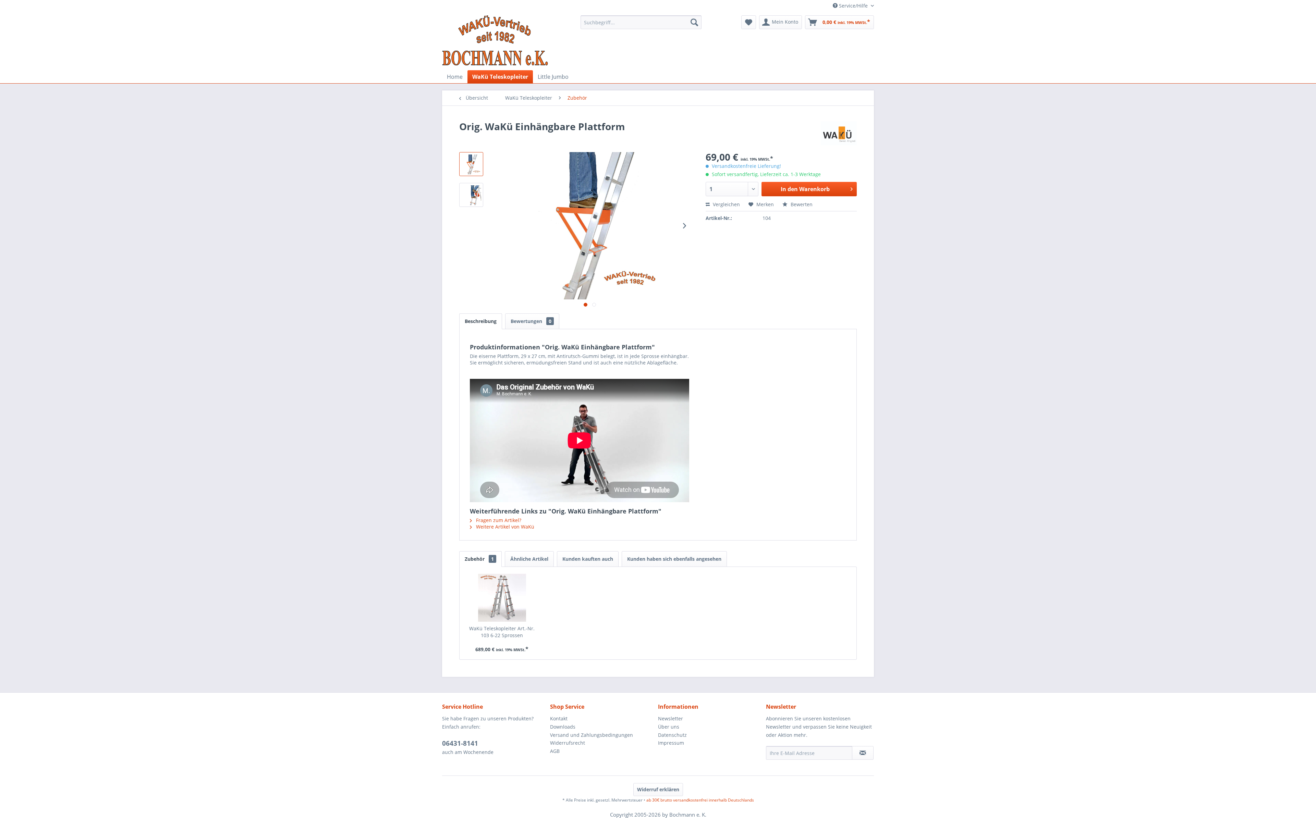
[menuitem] (641, 22)
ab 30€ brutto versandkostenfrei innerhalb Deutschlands (700, 800)
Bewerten (801, 204)
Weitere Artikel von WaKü (504, 526)
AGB (555, 751)
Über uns (668, 726)
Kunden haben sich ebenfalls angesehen (674, 559)
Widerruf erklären (658, 789)
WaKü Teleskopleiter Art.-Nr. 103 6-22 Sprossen (502, 632)
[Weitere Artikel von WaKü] (839, 133)
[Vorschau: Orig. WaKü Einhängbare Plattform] (471, 164)
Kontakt (559, 718)
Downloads (562, 726)
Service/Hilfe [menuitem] (853, 5)
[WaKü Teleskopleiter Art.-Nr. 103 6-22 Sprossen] (502, 598)
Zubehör (479, 559)
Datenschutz (672, 735)
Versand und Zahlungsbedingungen (591, 735)
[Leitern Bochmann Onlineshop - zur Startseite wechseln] (495, 41)
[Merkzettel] (748, 22)
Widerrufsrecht (567, 743)
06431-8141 (460, 743)
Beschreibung (481, 321)
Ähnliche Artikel (529, 559)
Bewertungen (531, 321)
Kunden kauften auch (587, 559)
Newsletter (670, 718)
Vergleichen (725, 204)
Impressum (671, 743)
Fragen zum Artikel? (498, 520)
